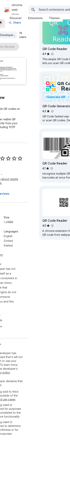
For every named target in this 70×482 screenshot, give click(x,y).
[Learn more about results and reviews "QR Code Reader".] (52, 54)
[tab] (16, 18)
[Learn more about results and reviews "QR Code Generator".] (52, 111)
